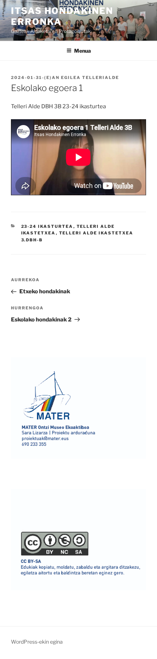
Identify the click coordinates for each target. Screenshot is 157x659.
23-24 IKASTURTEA (47, 226)
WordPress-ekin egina (37, 642)
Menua (82, 51)
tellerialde (100, 77)
